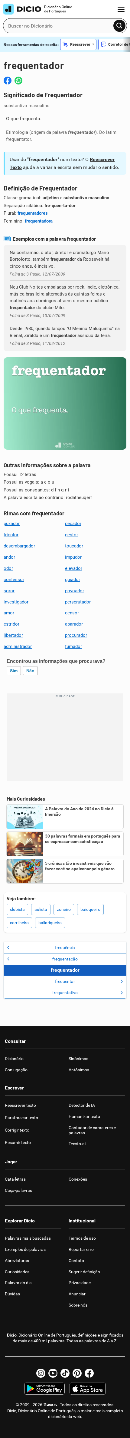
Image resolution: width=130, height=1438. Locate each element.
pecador (73, 523)
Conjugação (16, 1069)
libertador (13, 635)
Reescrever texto (20, 1105)
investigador (16, 602)
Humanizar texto (84, 1116)
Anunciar (77, 1293)
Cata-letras (15, 1179)
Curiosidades (17, 1271)
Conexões (78, 1179)
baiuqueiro (90, 909)
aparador (74, 624)
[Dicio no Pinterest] (77, 1373)
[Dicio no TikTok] (65, 1373)
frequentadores (33, 213)
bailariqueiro (50, 922)
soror (9, 590)
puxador (12, 523)
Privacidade (80, 1282)
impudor (73, 557)
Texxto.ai (77, 1143)
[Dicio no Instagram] (40, 1373)
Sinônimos (78, 1058)
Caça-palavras (18, 1190)
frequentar (65, 981)
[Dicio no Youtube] (52, 1373)
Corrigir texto (17, 1130)
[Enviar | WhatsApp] (18, 80)
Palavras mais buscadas (28, 1238)
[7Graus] (50, 1404)
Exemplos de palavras (25, 1249)
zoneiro (64, 909)
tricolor (11, 534)
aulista (40, 909)
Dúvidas (12, 1293)
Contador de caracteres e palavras (92, 1130)
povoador (74, 590)
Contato (76, 1260)
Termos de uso (82, 1238)
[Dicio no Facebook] (89, 1373)
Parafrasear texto (21, 1117)
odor (8, 568)
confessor (14, 579)
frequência (65, 947)
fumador (73, 646)
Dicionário (14, 1058)
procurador (76, 635)
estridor (11, 624)
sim (14, 670)
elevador (73, 568)
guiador (72, 579)
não (30, 670)
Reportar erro (81, 1249)
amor (9, 613)
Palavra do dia (18, 1282)
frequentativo (65, 992)
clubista (17, 909)
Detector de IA (82, 1105)
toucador (74, 546)
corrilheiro (19, 922)
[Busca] (119, 26)
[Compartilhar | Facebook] (7, 80)
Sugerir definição (84, 1271)
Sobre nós (78, 1305)
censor (72, 613)
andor (9, 557)
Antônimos (79, 1069)
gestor (71, 534)
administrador (18, 646)
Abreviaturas (17, 1260)
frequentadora (39, 221)
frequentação (65, 959)
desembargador (19, 546)
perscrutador (78, 602)
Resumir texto (18, 1142)
